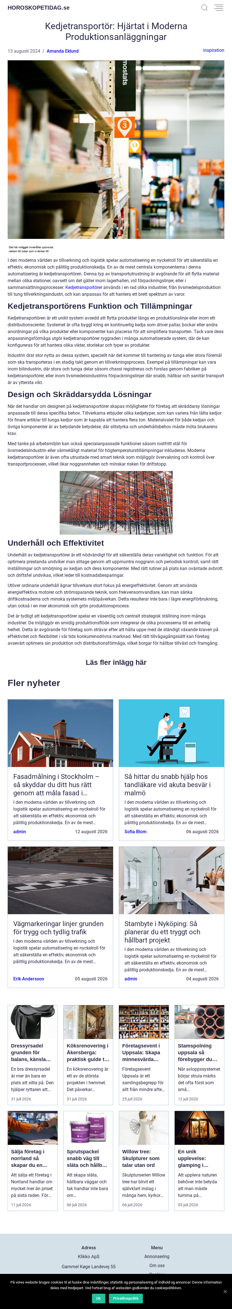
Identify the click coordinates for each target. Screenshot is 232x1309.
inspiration (213, 50)
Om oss (157, 1265)
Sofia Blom (135, 831)
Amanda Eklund (63, 51)
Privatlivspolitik (126, 1298)
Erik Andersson (28, 979)
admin (19, 831)
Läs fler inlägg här (116, 662)
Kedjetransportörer (83, 287)
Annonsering (156, 1256)
